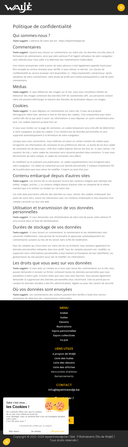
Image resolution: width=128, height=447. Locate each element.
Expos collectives (64, 335)
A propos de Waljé (64, 354)
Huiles (64, 317)
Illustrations (64, 326)
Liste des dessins (64, 363)
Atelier (64, 313)
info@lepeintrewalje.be (64, 390)
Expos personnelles (64, 331)
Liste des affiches (64, 367)
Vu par (64, 340)
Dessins (64, 322)
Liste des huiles (64, 358)
